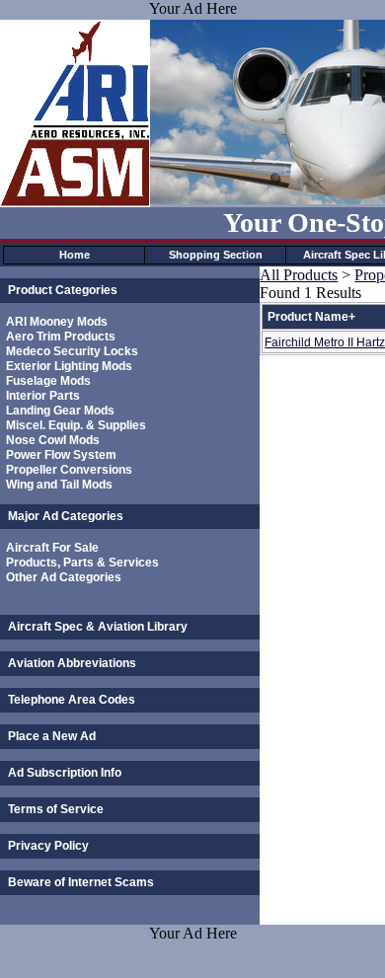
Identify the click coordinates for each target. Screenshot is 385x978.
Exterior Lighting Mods (69, 366)
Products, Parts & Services (82, 562)
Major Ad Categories (65, 516)
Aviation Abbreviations (72, 663)
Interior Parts (43, 396)
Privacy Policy (48, 846)
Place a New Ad (52, 736)
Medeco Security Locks (72, 351)
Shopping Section (216, 255)
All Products (299, 274)
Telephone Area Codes (71, 700)
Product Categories (62, 290)
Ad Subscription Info (64, 773)
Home (74, 255)
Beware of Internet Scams (81, 882)
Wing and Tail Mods (59, 484)
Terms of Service (56, 809)
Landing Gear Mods (60, 410)
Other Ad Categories (63, 577)
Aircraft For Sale (52, 548)
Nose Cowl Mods (53, 440)
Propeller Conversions (69, 470)
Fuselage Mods (48, 381)
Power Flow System (61, 455)
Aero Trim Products (61, 336)
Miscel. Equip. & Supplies (76, 425)
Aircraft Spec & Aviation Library (98, 627)
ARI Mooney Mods (57, 322)
